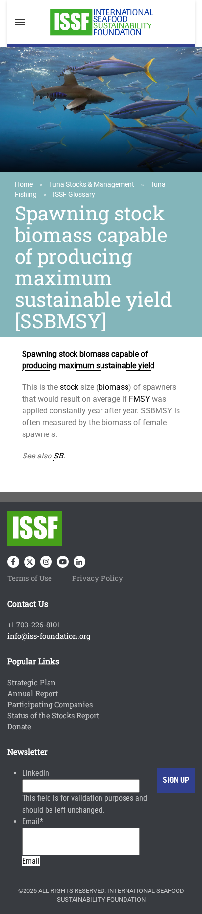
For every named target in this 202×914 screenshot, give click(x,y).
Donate (19, 726)
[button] (20, 22)
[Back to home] (101, 22)
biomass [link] (113, 387)
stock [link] (69, 387)
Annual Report (32, 693)
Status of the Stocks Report (53, 715)
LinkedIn (35, 773)
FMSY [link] (139, 399)
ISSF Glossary (74, 194)
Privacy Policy (97, 578)
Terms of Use (29, 578)
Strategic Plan (31, 682)
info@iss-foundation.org (48, 636)
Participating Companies (50, 704)
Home (24, 184)
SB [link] (58, 455)
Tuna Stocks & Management (91, 184)
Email (32, 821)
